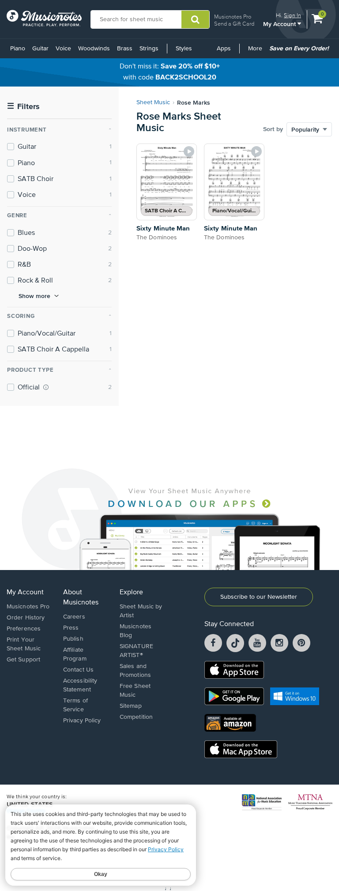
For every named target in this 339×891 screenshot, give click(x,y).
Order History (26, 618)
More (257, 51)
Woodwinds (94, 48)
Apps (224, 48)
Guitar (40, 48)
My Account (280, 23)
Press (71, 628)
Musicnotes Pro (232, 16)
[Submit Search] (195, 19)
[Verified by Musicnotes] (46, 387)
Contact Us (78, 670)
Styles (184, 48)
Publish (73, 639)
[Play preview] (189, 151)
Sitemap (131, 706)
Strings (148, 48)
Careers (74, 617)
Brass (124, 48)
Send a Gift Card (234, 23)
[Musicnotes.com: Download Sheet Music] (44, 18)
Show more (34, 295)
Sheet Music (153, 102)
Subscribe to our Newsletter (258, 597)
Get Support (23, 660)
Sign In (292, 15)
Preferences (24, 629)
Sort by (273, 129)
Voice (63, 48)
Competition (136, 717)
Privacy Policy (82, 720)
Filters (23, 106)
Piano (17, 48)
